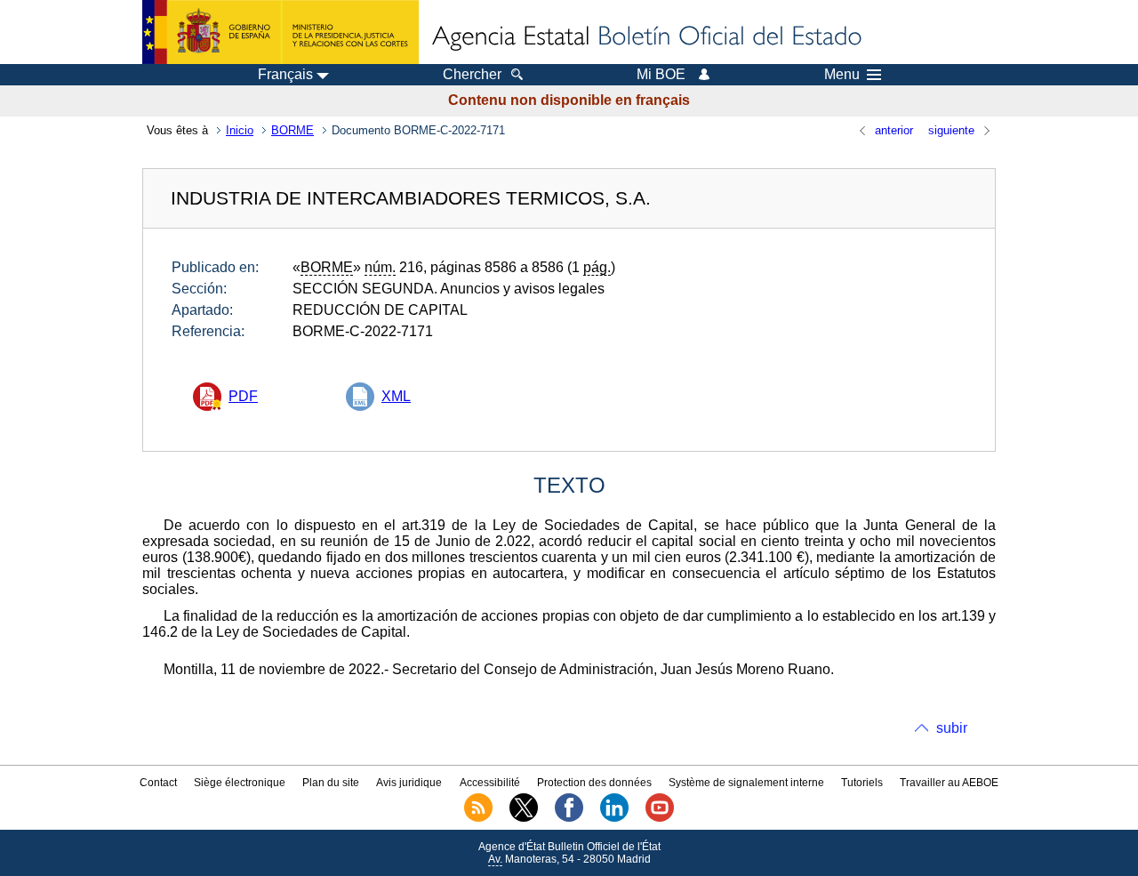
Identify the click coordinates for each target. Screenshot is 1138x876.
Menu (842, 75)
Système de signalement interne (746, 782)
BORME (292, 130)
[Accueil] (645, 37)
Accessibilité (490, 782)
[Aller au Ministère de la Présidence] (280, 32)
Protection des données (594, 782)
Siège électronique (239, 782)
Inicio (239, 130)
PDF (243, 396)
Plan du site (330, 782)
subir (951, 727)
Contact (158, 782)
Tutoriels (862, 782)
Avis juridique (409, 782)
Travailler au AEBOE (949, 782)
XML (396, 396)
